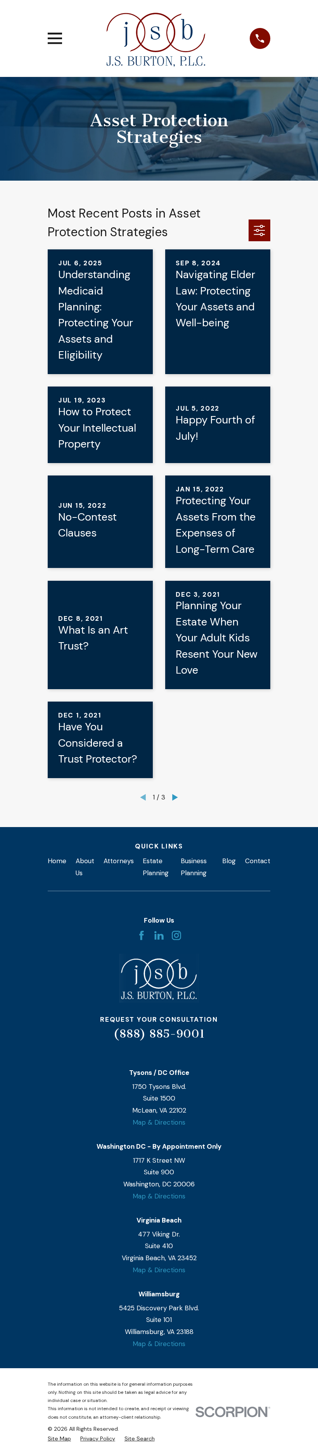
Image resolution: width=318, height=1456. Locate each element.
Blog (229, 861)
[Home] (156, 38)
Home (57, 861)
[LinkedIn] (159, 935)
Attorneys (119, 861)
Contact (257, 861)
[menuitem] (59, 1439)
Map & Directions (159, 1122)
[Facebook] (141, 935)
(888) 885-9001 (159, 1033)
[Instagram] (176, 935)
